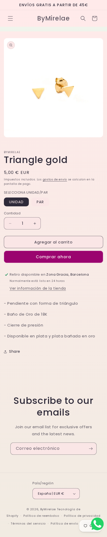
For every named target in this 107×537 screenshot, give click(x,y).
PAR (40, 202)
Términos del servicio (28, 523)
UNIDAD (16, 202)
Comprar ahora (53, 257)
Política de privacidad (82, 516)
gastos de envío (55, 179)
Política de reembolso (41, 516)
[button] (10, 18)
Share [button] (14, 351)
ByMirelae (48, 509)
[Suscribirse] (90, 449)
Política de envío (64, 523)
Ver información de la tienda (38, 288)
